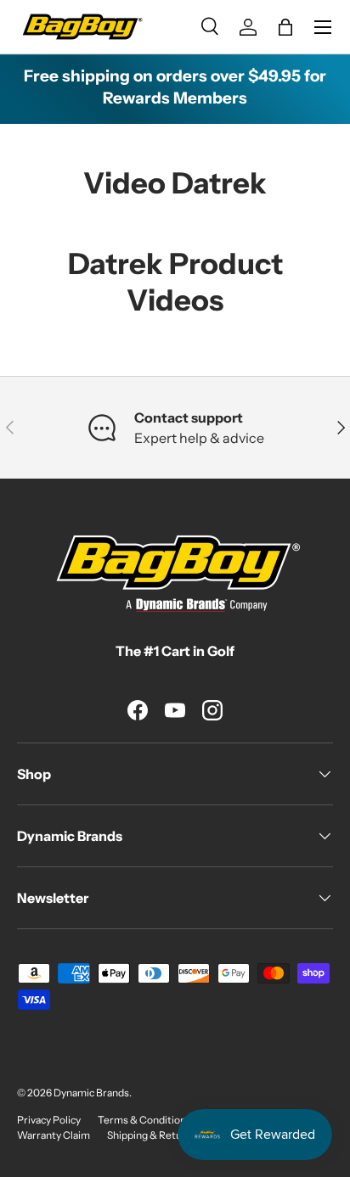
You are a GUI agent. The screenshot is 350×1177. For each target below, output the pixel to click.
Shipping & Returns (152, 1135)
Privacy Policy (49, 1119)
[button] (285, 27)
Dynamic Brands (91, 1092)
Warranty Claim (53, 1135)
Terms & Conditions (144, 1119)
